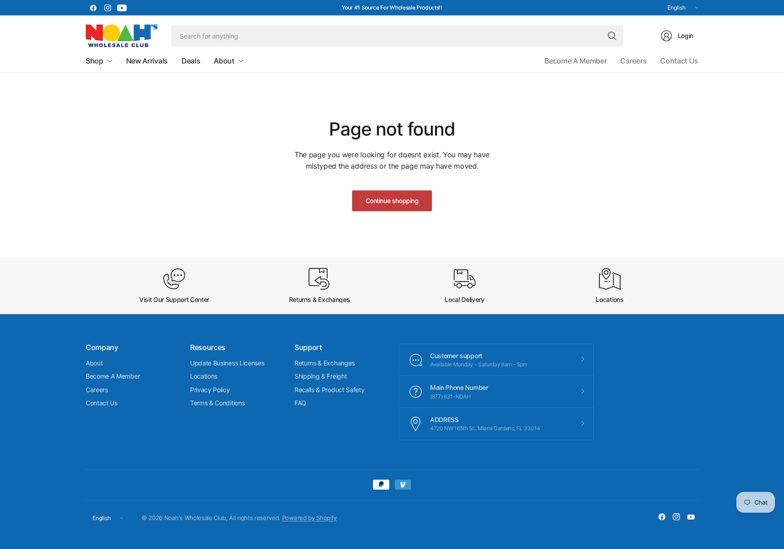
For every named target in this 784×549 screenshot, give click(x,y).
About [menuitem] (224, 60)
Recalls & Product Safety (329, 390)
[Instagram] (107, 7)
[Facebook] (93, 7)
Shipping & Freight (320, 376)
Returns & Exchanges (324, 363)
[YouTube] (122, 7)
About (94, 363)
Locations (203, 376)
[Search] (612, 35)
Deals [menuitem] (190, 60)
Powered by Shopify (309, 517)
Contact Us (679, 60)
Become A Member (575, 60)
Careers (633, 60)
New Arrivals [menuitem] (147, 60)
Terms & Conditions (217, 403)
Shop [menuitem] (94, 60)
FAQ (300, 403)
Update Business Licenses (227, 363)
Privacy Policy (210, 390)
